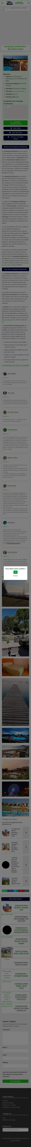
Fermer (15, 576)
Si (15, 572)
